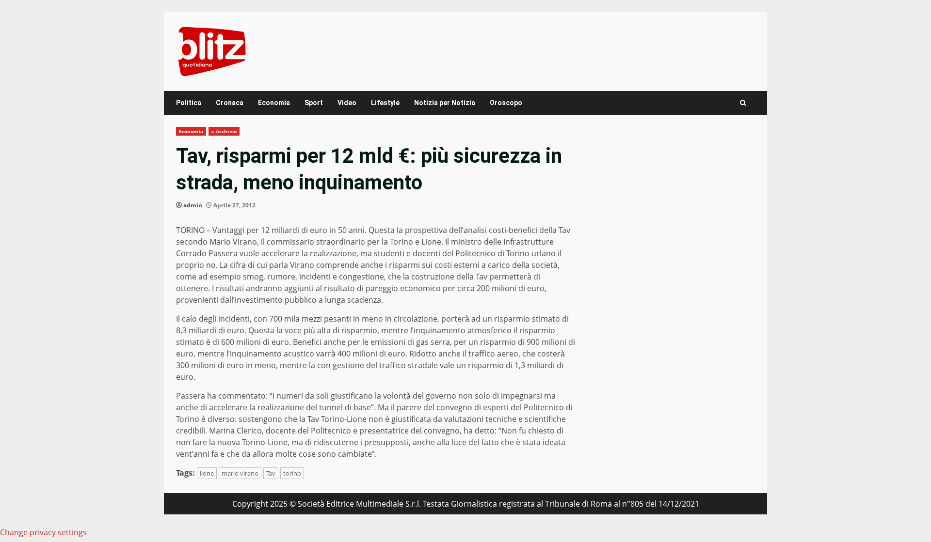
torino (292, 473)
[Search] (743, 102)
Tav (270, 473)
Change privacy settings (43, 532)
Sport (314, 103)
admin (192, 205)
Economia (274, 103)
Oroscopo (506, 103)
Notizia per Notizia (444, 103)
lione (207, 473)
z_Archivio (224, 131)
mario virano (240, 473)
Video (346, 103)
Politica (188, 103)
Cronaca (229, 103)
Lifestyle (385, 103)
